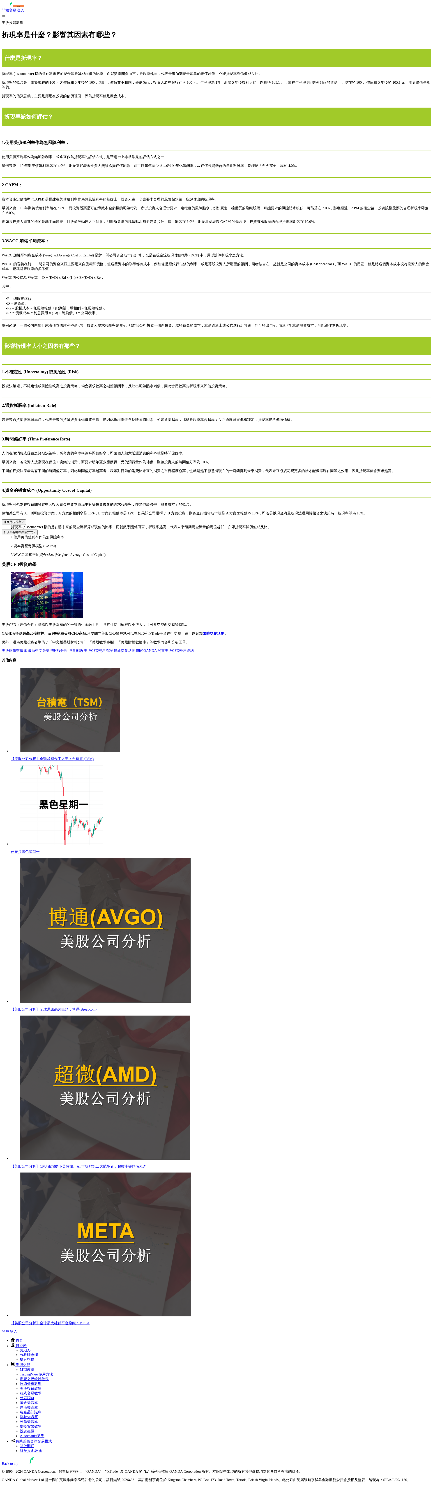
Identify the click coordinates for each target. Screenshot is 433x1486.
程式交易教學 (30, 1393)
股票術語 (76, 650)
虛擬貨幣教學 (30, 1426)
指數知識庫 (29, 1417)
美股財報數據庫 (14, 650)
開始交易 (9, 10)
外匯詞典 (27, 1398)
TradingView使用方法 (36, 1374)
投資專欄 (27, 1431)
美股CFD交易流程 (98, 650)
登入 (20, 10)
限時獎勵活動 (213, 633)
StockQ (25, 1350)
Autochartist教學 (32, 1436)
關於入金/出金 (31, 1451)
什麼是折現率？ (14, 522)
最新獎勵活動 (124, 650)
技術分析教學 (30, 1384)
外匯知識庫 (29, 1422)
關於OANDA (146, 650)
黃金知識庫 (29, 1403)
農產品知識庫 (30, 1412)
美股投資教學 (30, 1388)
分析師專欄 (29, 1355)
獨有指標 (27, 1359)
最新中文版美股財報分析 (48, 650)
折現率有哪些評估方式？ (20, 532)
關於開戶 (27, 1446)
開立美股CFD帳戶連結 (176, 650)
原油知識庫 (29, 1407)
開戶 (5, 1331)
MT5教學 (27, 1369)
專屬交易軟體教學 (34, 1379)
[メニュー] (3, 16)
